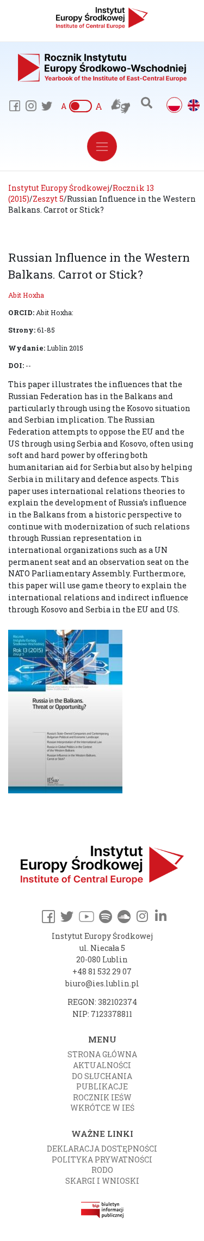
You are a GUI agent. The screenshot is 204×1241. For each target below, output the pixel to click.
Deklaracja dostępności (102, 1148)
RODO (102, 1170)
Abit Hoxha (26, 295)
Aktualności (102, 1065)
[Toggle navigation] (102, 146)
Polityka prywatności (102, 1159)
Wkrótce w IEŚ (102, 1108)
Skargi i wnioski (102, 1181)
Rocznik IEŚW (102, 1097)
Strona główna (102, 1054)
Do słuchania (102, 1076)
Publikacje (102, 1086)
